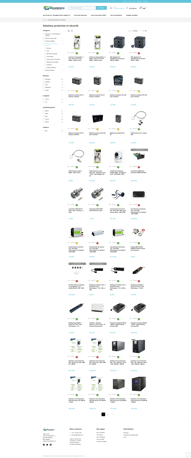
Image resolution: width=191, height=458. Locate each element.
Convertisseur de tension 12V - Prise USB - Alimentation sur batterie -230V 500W (97, 249)
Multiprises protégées (52, 62)
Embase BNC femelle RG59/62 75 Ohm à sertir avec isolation (138, 248)
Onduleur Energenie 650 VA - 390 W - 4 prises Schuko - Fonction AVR (118, 324)
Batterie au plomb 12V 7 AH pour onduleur (139, 95)
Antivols (49, 48)
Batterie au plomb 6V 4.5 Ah (117, 133)
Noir (46, 131)
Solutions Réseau (50, 70)
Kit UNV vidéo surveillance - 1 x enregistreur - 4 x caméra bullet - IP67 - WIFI (77, 286)
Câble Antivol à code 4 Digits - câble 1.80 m (75, 171)
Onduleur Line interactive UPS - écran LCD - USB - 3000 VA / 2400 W (97, 362)
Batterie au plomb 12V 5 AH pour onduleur (118, 95)
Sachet (47, 122)
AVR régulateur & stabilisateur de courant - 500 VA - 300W (138, 58)
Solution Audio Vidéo (51, 38)
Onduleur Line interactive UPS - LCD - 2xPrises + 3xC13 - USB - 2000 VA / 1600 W (118, 362)
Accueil (45, 20)
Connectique (50, 56)
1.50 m (47, 99)
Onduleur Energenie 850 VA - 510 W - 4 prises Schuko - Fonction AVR (139, 324)
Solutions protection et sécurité (51, 44)
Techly (47, 90)
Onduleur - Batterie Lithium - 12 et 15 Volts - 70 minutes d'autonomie (97, 324)
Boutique (145, 1)
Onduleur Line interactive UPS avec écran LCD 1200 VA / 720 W (77, 400)
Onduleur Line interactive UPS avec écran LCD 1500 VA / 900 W (97, 400)
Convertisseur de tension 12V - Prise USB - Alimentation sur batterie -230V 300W (76, 249)
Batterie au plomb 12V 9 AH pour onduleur (97, 133)
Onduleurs (49, 64)
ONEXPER (48, 87)
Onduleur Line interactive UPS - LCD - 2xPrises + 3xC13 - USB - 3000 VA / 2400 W (139, 362)
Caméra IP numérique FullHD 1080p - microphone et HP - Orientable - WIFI (118, 172)
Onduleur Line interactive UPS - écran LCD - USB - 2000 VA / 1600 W (77, 362)
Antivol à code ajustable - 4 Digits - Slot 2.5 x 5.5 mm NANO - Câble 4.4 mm (97, 58)
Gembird (47, 82)
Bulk (46, 116)
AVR (48, 51)
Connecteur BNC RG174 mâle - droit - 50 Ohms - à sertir (76, 210)
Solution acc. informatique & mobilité (52, 34)
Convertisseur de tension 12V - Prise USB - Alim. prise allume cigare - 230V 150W (118, 210)
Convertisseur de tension (53, 59)
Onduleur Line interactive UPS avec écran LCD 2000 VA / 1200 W (118, 400)
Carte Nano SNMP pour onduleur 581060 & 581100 (138, 171)
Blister (47, 111)
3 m (46, 102)
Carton (47, 119)
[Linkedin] (51, 445)
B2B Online (81, 456)
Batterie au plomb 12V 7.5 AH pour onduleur (76, 133)
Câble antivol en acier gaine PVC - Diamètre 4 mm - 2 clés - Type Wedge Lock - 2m (97, 173)
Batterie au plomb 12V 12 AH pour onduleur (76, 95)
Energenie (48, 79)
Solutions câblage (50, 41)
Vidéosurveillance (51, 67)
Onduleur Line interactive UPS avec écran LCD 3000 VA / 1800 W (139, 400)
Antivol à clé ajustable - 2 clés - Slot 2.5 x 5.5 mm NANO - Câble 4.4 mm (76, 58)
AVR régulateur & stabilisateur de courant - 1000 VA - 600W (117, 58)
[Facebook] (44, 445)
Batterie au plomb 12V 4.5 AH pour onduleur (97, 95)
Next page (112, 414)
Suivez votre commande (135, 1)
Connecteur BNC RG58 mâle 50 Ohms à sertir (95, 209)
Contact (125, 1)
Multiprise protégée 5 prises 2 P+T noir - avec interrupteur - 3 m (75, 324)
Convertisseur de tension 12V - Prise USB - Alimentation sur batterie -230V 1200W (138, 211)
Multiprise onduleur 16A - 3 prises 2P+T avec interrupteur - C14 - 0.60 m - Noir (97, 287)
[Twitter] (47, 445)
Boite (46, 113)
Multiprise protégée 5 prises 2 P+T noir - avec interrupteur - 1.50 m (137, 286)
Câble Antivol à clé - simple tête (139, 133)
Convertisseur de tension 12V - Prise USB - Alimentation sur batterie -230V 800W (117, 249)
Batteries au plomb (52, 53)
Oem (46, 84)
